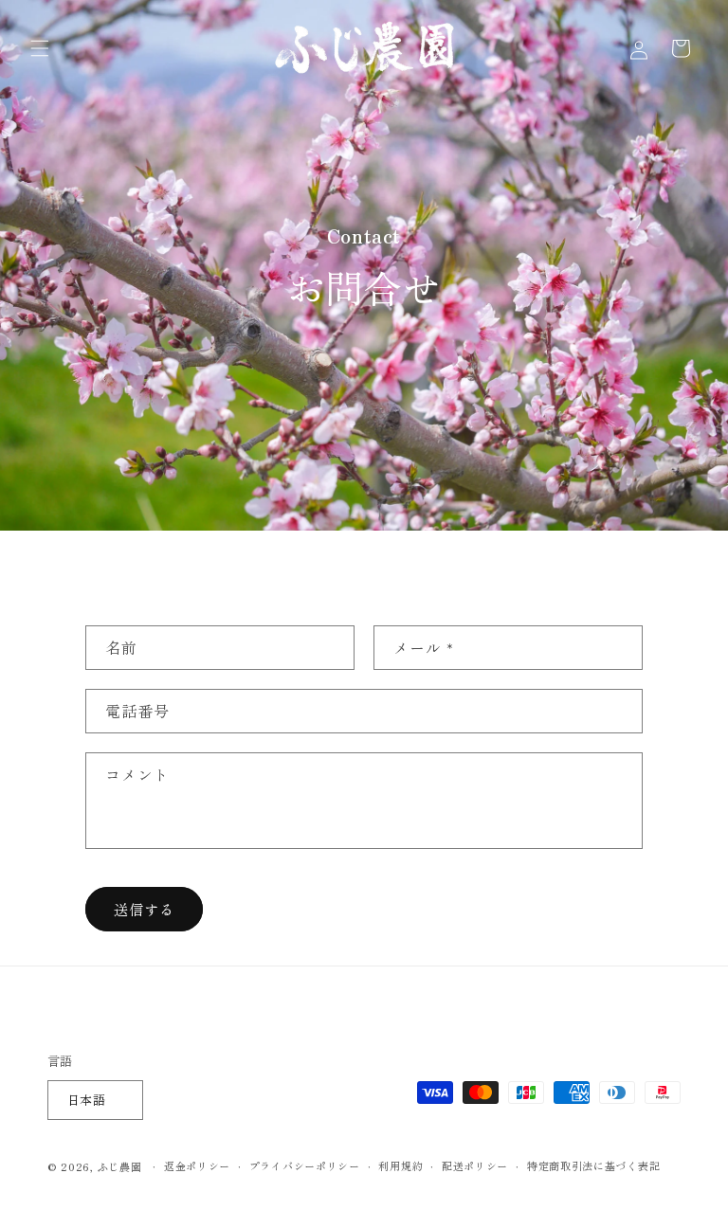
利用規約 (400, 1165)
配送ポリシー (475, 1165)
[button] (40, 48)
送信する (144, 909)
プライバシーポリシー (304, 1165)
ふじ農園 (120, 1166)
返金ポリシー (197, 1165)
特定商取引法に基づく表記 (593, 1165)
